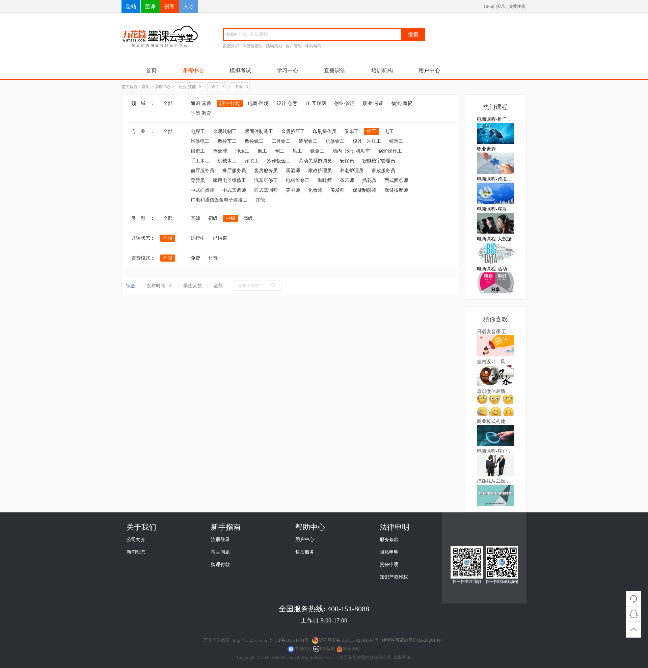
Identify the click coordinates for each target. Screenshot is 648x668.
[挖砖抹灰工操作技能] (495, 495)
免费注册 (517, 6)
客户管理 (294, 46)
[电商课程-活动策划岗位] (495, 282)
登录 (501, 6)
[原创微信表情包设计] (495, 405)
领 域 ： (143, 103)
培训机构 (382, 70)
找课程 (231, 34)
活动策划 (274, 46)
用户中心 (429, 70)
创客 (169, 6)
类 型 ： (143, 218)
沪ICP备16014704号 (289, 640)
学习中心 (287, 70)
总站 (131, 6)
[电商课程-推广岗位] (495, 133)
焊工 (218, 86)
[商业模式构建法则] (495, 434)
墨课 (150, 6)
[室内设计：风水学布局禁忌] (495, 375)
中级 (241, 86)
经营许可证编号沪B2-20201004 (412, 640)
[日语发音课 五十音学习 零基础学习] (495, 345)
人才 (188, 6)
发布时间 (156, 285)
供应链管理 (252, 46)
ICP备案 (327, 648)
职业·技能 (190, 86)
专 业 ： (143, 131)
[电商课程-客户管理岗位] (495, 464)
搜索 (413, 34)
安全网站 (351, 648)
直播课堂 (335, 70)
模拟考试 (240, 70)
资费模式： (143, 258)
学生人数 (192, 285)
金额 (218, 285)
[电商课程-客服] (495, 222)
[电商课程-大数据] (495, 252)
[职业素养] (495, 162)
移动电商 (313, 46)
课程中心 (193, 70)
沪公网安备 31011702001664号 (349, 640)
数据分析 (231, 46)
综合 (130, 285)
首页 (151, 70)
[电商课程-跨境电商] (495, 192)
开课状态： (143, 238)
